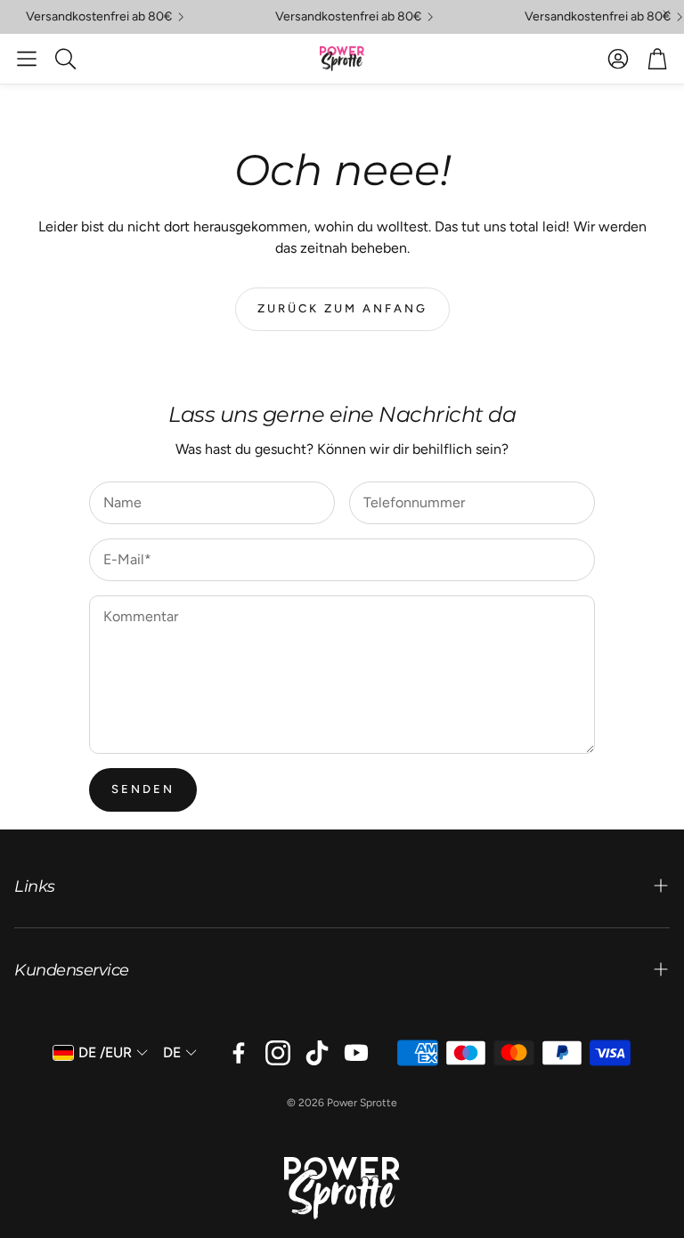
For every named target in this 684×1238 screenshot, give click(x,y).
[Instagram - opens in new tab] (277, 1052)
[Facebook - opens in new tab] (238, 1052)
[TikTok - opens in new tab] (317, 1052)
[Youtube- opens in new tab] (356, 1052)
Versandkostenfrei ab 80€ (93, 17)
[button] (26, 58)
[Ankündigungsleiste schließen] (666, 13)
